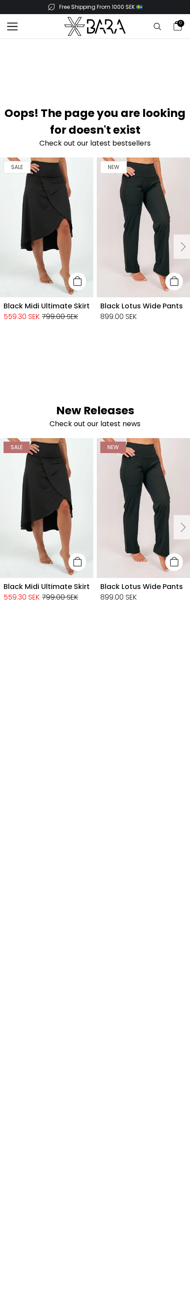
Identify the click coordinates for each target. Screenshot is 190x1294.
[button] (12, 26)
